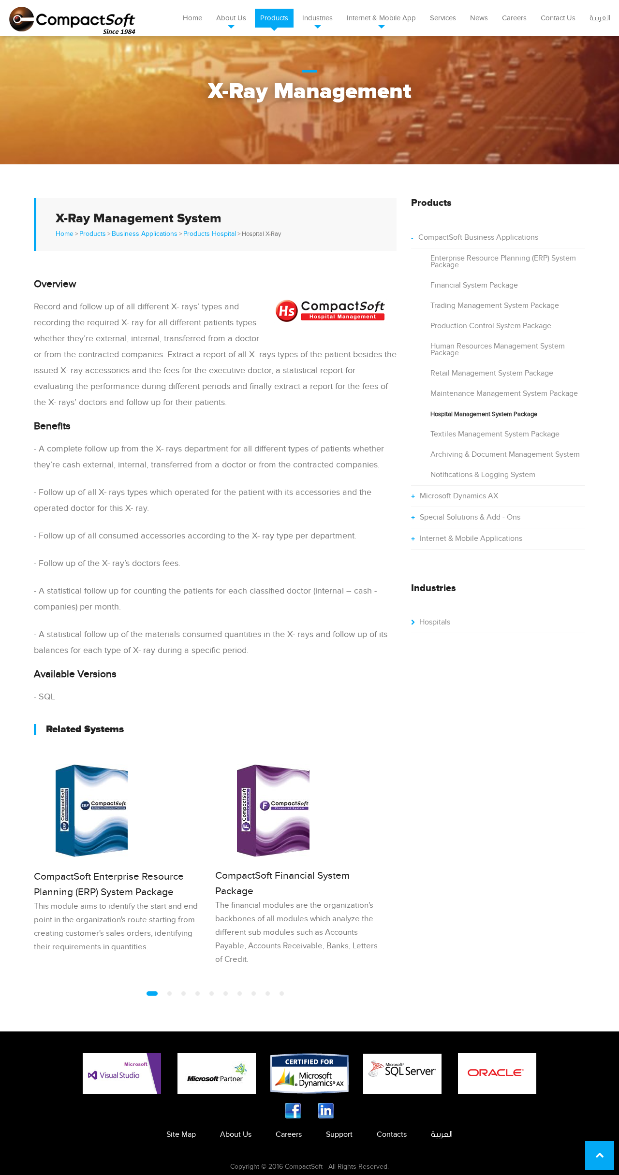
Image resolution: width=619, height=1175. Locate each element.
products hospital (209, 234)
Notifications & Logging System (482, 474)
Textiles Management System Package (495, 434)
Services (443, 18)
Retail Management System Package (491, 373)
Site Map (181, 1134)
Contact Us (558, 18)
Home (192, 18)
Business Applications (144, 234)
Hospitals (434, 622)
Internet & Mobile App (381, 18)
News (479, 18)
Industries (317, 18)
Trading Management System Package (494, 305)
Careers (514, 18)
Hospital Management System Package (483, 414)
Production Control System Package (490, 326)
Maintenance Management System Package (504, 393)
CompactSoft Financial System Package (282, 883)
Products (274, 18)
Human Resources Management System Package (497, 350)
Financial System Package (474, 285)
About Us (231, 18)
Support (339, 1134)
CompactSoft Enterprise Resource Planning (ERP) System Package (109, 884)
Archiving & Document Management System (505, 454)
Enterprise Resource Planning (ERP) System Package (503, 262)
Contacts (392, 1134)
